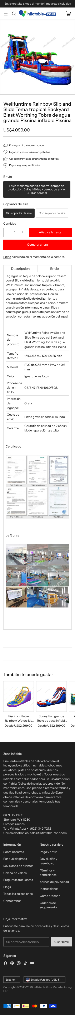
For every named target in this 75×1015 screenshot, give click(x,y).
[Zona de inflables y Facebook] (5, 964)
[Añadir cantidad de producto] (22, 232)
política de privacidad (54, 882)
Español (10, 979)
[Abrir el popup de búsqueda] (14, 13)
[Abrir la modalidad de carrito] (68, 13)
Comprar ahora (37, 244)
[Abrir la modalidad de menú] (5, 13)
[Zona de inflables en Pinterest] (12, 964)
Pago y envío (48, 852)
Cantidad (9, 223)
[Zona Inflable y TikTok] (25, 964)
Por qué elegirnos (15, 859)
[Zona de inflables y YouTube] (32, 964)
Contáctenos (12, 901)
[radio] (36, 189)
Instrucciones (49, 889)
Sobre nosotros (13, 852)
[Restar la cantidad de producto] (7, 232)
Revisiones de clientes (18, 866)
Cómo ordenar (50, 896)
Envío (7, 257)
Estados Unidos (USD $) (45, 979)
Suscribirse (61, 942)
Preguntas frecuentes (18, 880)
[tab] (20, 268)
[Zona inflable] (37, 13)
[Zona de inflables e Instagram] (18, 964)
